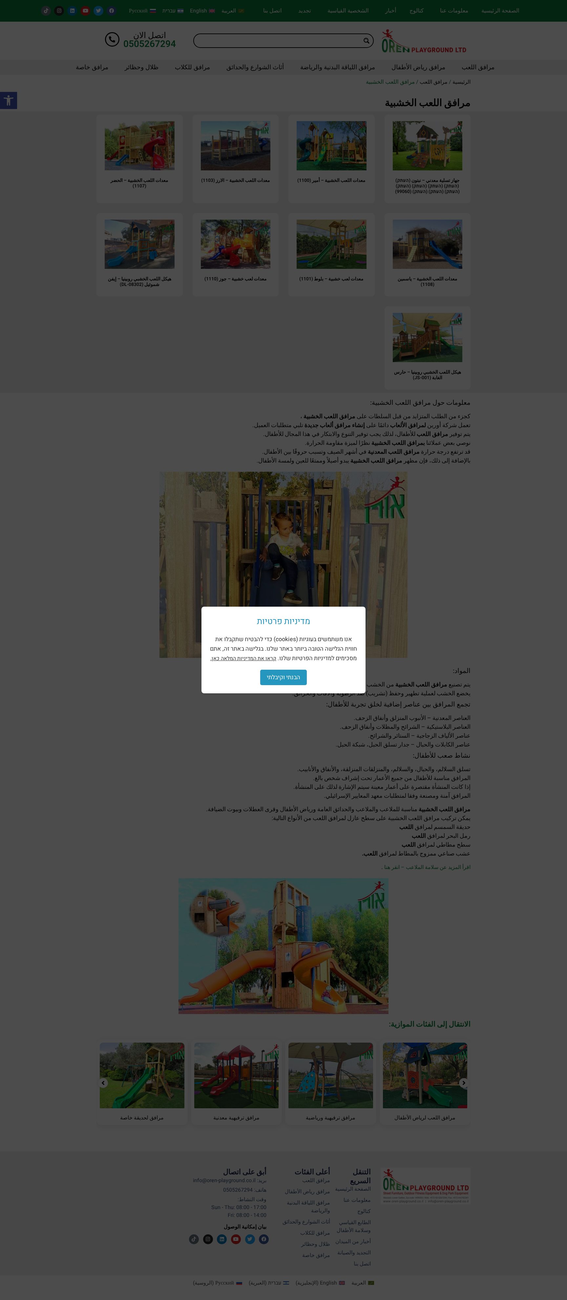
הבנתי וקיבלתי (283, 677)
